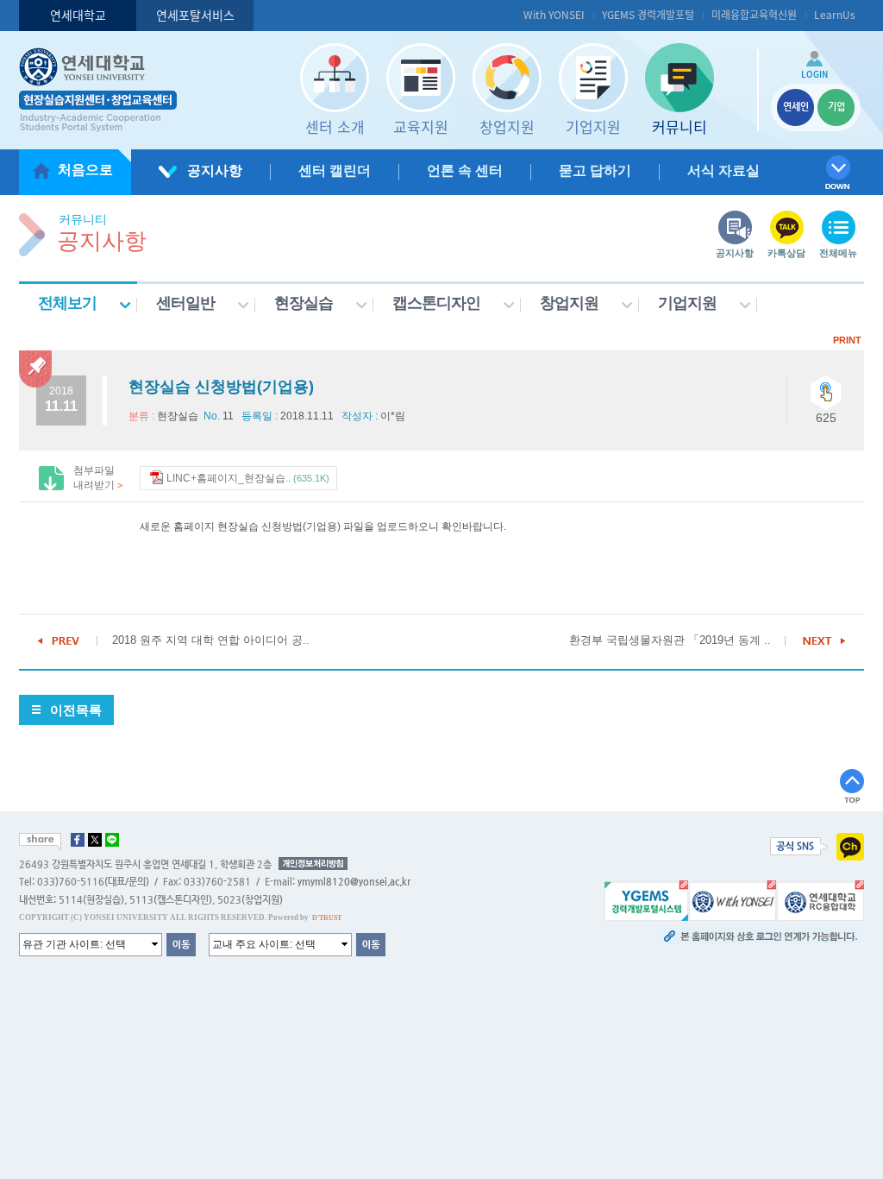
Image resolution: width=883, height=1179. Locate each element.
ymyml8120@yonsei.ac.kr (353, 881)
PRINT (847, 340)
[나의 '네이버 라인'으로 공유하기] (112, 840)
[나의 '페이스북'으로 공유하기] (78, 840)
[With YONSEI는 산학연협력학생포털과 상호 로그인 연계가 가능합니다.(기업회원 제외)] (732, 899)
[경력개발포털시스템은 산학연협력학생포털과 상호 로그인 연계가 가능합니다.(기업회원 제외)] (646, 899)
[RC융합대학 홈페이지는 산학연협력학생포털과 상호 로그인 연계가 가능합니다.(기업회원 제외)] (820, 899)
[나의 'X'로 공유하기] (95, 840)
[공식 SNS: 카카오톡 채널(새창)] (850, 846)
